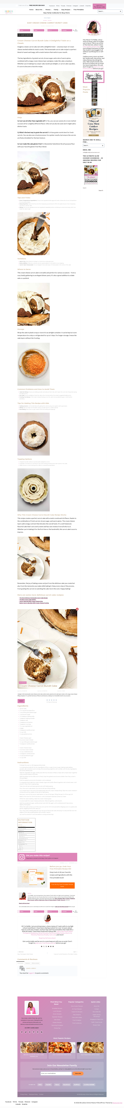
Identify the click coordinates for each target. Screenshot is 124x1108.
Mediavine (72, 898)
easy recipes (87, 46)
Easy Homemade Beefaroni (62, 1054)
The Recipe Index (99, 7)
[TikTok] (25, 1032)
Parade (58, 900)
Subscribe (78, 1073)
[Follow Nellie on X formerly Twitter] (44, 946)
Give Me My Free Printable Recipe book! (62, 885)
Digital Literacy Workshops (97, 1015)
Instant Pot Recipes (77, 1011)
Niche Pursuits (31, 900)
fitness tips (96, 46)
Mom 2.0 (47, 900)
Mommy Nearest (53, 900)
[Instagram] (37, 1032)
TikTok (57, 5)
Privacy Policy (23, 1094)
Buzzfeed (60, 898)
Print (21, 701)
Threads (63, 5)
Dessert (45, 20)
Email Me (88, 5)
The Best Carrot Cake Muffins (27, 599)
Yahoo (56, 898)
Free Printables (79, 9)
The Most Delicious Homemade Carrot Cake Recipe (33, 598)
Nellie (43, 25)
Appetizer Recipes (57, 1017)
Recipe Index (96, 1025)
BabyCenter (42, 900)
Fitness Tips (57, 1028)
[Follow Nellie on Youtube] (49, 946)
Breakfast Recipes (57, 1008)
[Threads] (29, 1032)
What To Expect (66, 898)
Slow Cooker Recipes (77, 1006)
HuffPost (37, 900)
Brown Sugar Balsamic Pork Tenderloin (34, 1055)
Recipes (50, 20)
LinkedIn (82, 5)
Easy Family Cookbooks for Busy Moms (56, 13)
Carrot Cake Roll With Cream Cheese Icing (31, 601)
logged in (31, 973)
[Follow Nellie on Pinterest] (53, 946)
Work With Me (97, 1011)
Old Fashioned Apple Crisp (90, 1054)
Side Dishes (57, 1019)
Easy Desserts (77, 1014)
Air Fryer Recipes (77, 1009)
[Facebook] (21, 1032)
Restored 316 (117, 1103)
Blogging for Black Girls (96, 1019)
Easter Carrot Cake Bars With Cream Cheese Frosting (34, 603)
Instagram (75, 5)
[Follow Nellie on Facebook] (42, 946)
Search (84, 188)
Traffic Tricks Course (96, 1022)
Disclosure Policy (33, 1094)
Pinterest (68, 5)
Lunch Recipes (57, 1011)
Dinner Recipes (57, 1014)
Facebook (52, 5)
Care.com (63, 900)
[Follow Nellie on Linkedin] (51, 946)
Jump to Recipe (26, 35)
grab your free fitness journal (61, 906)
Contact (96, 1009)
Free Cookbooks (77, 1023)
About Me (96, 1006)
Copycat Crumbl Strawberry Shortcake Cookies (65, 953)
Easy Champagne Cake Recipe (25, 953)
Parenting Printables (57, 1025)
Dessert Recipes (57, 1022)
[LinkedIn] (41, 1032)
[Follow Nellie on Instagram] (46, 946)
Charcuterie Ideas (77, 1017)
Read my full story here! (24, 903)
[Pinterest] (33, 1032)
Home (31, 9)
